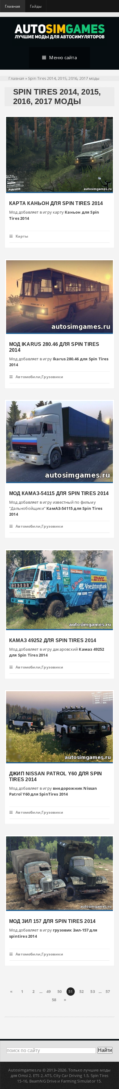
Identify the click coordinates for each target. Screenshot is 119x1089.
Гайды (35, 6)
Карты (22, 236)
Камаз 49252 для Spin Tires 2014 (52, 640)
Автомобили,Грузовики (39, 376)
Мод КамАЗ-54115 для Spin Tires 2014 (59, 493)
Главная (12, 6)
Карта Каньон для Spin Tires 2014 (56, 203)
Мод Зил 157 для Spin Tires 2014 (52, 921)
